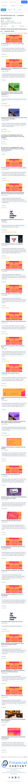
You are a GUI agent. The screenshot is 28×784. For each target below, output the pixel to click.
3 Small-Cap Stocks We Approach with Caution (12, 570)
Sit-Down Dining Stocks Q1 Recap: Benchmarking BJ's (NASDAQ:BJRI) (13, 547)
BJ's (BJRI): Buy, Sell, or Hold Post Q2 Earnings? (12, 43)
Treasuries (21, 12)
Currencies (11, 12)
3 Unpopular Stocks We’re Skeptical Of (10, 474)
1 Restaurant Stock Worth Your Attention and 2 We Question (13, 447)
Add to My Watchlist (4, 24)
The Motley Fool (5, 103)
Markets (3, 9)
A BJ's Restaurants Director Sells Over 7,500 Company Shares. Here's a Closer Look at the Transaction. (12, 93)
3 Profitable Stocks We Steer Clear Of (10, 373)
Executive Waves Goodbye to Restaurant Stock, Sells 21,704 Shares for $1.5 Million (14, 118)
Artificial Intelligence (6, 307)
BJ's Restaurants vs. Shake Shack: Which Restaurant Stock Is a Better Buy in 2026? (13, 497)
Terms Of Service (13, 773)
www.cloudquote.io (14, 769)
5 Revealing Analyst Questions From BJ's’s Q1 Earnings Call (12, 594)
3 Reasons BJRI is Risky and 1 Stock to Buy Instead (13, 321)
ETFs (14, 9)
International (16, 12)
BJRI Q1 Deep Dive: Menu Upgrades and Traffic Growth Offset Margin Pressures (12, 644)
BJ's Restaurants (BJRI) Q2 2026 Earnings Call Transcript (12, 220)
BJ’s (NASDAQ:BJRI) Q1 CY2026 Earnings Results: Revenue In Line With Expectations (13, 671)
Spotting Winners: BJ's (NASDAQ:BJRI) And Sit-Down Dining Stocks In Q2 (14, 69)
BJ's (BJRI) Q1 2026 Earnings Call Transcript (12, 621)
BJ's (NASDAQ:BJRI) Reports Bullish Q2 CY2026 (12, 269)
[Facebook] (12, 777)
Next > (25, 33)
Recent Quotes (4, 5)
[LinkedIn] (15, 777)
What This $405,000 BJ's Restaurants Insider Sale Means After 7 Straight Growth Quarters (13, 422)
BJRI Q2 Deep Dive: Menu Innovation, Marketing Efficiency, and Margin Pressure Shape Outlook (12, 193)
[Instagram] (18, 777)
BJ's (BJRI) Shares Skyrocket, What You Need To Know (12, 346)
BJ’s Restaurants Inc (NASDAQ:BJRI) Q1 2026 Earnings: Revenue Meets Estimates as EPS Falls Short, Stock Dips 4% (12, 149)
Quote (5, 26)
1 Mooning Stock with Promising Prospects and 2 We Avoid (13, 398)
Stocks (9, 9)
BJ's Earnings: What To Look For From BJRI (11, 293)
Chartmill (4, 141)
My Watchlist (13, 5)
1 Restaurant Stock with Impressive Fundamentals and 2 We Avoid (13, 737)
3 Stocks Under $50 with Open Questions (11, 520)
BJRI (9, 18)
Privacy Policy (21, 772)
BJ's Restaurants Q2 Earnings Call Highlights (12, 244)
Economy (8, 180)
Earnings (5, 180)
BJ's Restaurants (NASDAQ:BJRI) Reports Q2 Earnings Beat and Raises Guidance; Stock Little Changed (12, 136)
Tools (19, 9)
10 (22, 33)
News (7, 12)
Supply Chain (6, 56)
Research (22, 26)
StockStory (4, 54)
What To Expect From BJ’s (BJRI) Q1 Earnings (12, 695)
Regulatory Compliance (7, 105)
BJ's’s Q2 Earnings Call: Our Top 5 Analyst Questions (13, 167)
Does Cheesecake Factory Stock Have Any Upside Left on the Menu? (13, 720)
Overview (3, 12)
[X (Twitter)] (9, 777)
